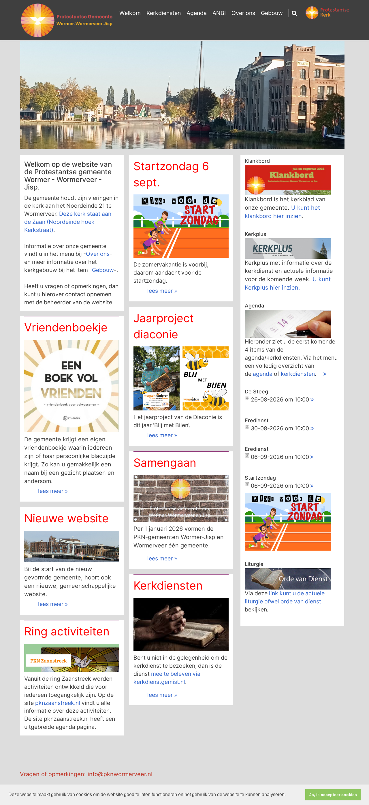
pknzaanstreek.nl (57, 702)
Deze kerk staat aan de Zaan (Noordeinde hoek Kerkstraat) (67, 221)
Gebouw (272, 13)
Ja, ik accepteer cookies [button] (333, 794)
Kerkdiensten (163, 13)
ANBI (219, 13)
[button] (288, 795)
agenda (263, 373)
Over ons (243, 13)
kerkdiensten (298, 373)
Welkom (130, 13)
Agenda (197, 13)
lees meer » (162, 290)
